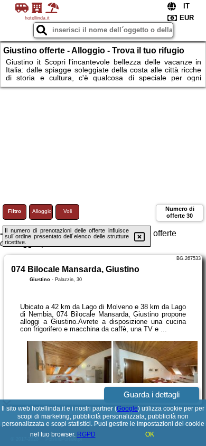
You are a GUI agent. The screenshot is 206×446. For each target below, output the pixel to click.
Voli (67, 211)
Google (127, 408)
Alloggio (42, 211)
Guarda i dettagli (152, 394)
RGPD (86, 434)
